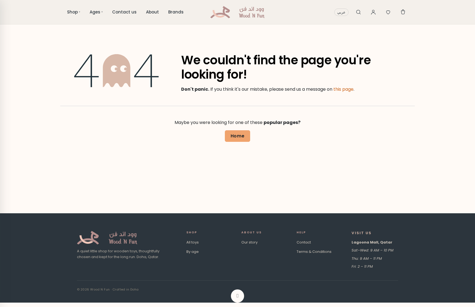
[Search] (358, 12)
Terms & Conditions (314, 251)
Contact (304, 242)
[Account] (373, 12)
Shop (73, 12)
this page (343, 89)
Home (238, 136)
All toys (192, 242)
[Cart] (403, 12)
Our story (249, 242)
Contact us (124, 12)
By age (192, 251)
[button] (237, 296)
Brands (176, 12)
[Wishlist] (388, 12)
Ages (96, 12)
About (152, 12)
